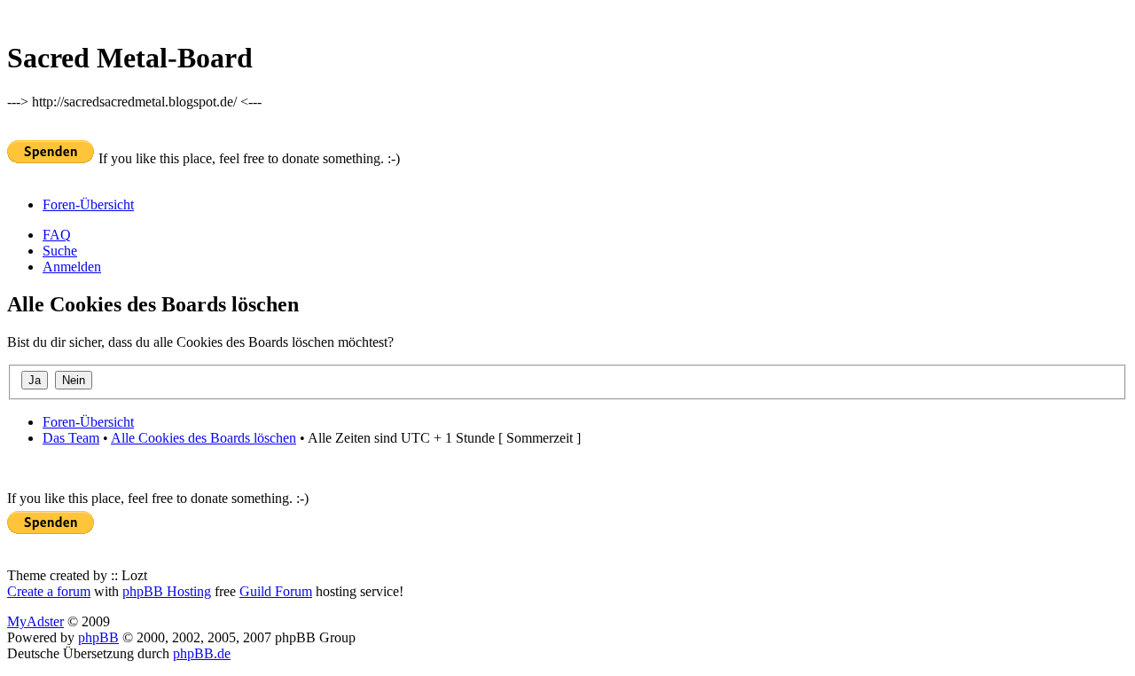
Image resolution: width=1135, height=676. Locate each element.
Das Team (71, 437)
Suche (60, 250)
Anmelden (72, 266)
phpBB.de (202, 653)
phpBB (98, 637)
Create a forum (48, 591)
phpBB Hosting (166, 591)
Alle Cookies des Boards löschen (203, 437)
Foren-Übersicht (88, 204)
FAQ (57, 234)
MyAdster (35, 621)
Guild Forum (275, 591)
